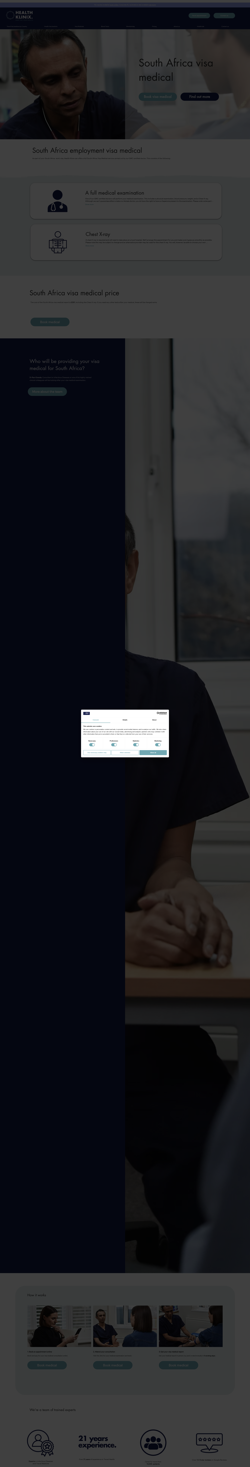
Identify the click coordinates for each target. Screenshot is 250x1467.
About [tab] (154, 720)
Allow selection (125, 752)
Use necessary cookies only (97, 752)
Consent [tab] (96, 720)
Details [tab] (125, 720)
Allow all (153, 752)
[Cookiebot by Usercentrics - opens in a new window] (158, 713)
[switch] (114, 744)
